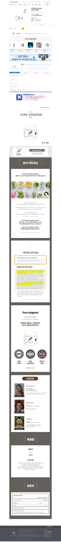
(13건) (15, 28)
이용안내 (22, 526)
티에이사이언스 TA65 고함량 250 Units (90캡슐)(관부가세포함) (47, 49)
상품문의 (46, 72)
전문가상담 (24, 4)
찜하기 (25, 29)
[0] (46, 4)
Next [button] (50, 45)
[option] (14, 46)
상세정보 (14, 72)
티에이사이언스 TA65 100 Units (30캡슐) (22, 49)
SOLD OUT (41, 24)
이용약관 (18, 526)
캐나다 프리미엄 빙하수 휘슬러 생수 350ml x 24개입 (30, 49)
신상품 (32, 4)
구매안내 (25, 72)
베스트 (16, 4)
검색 (38, 2)
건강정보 (29, 4)
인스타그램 (47, 526)
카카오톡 (50, 526)
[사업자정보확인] (29, 530)
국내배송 (36, 4)
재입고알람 (28, 29)
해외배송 (39, 4)
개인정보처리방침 (14, 526)
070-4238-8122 (48, 531)
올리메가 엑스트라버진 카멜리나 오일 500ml (38, 49)
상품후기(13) (36, 72)
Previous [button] (10, 45)
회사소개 (10, 526)
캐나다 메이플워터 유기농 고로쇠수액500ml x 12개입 (13, 49)
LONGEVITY (20, 4)
